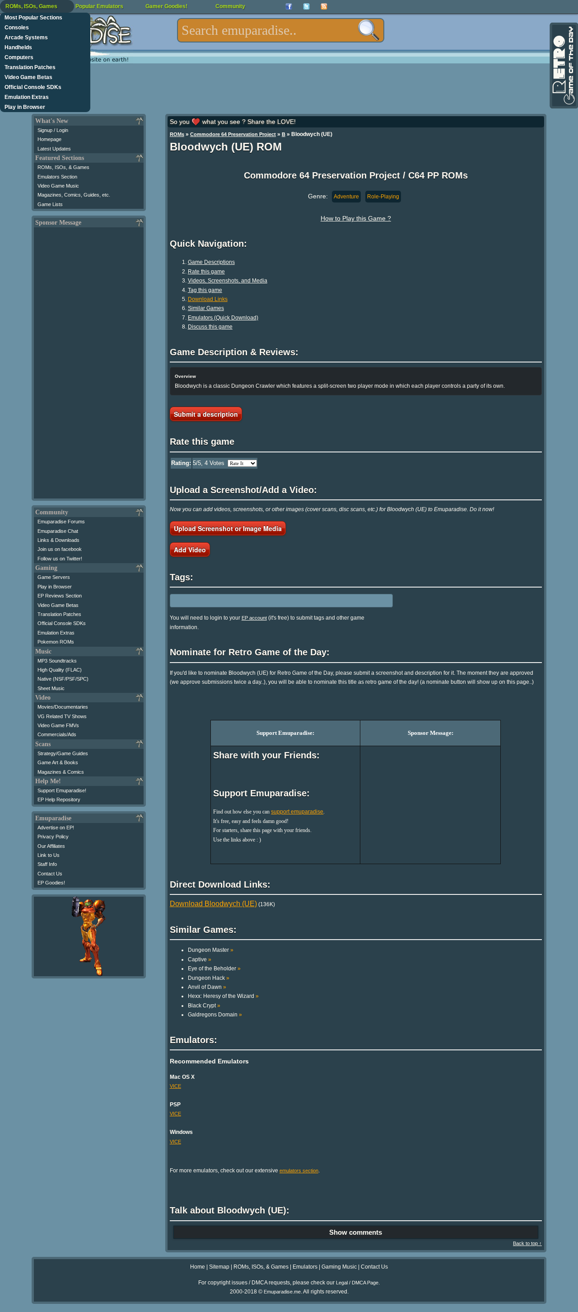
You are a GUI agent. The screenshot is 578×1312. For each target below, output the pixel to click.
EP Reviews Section (59, 595)
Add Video (190, 549)
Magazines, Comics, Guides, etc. (73, 195)
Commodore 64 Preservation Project (233, 134)
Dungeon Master (210, 950)
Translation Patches (30, 67)
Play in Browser (25, 107)
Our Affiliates (51, 846)
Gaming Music (339, 1267)
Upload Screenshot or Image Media (228, 528)
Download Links (208, 299)
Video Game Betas (28, 77)
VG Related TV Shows (62, 716)
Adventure (346, 196)
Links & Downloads (58, 540)
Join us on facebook (59, 549)
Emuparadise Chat (57, 531)
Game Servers (53, 577)
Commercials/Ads (56, 734)
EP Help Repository (58, 799)
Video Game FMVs (58, 725)
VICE (175, 1086)
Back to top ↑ (527, 1243)
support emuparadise (297, 812)
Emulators (305, 1267)
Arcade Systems (26, 37)
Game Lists (50, 204)
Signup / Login (52, 130)
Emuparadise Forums (61, 521)
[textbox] (280, 30)
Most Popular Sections (33, 17)
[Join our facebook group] (289, 6)
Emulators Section (57, 176)
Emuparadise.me (282, 1291)
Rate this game (206, 271)
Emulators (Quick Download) (223, 318)
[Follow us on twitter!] (306, 6)
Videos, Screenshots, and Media (227, 280)
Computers (19, 57)
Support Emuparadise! (61, 790)
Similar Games (206, 308)
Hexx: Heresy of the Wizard (223, 996)
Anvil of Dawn (207, 987)
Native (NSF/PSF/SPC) (63, 679)
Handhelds (18, 47)
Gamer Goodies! (166, 6)
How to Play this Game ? (356, 218)
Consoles (17, 27)
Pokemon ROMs (55, 641)
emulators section (299, 1170)
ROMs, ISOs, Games (31, 6)
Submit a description (206, 414)
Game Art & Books (57, 762)
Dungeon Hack (208, 978)
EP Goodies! (51, 882)
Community (230, 6)
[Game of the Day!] (563, 65)
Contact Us (49, 873)
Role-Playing (383, 196)
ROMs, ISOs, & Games (63, 167)
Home (197, 1267)
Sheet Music (51, 688)
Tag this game (205, 290)
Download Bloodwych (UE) (213, 904)
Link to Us (48, 855)
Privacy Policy (53, 836)
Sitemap (219, 1267)
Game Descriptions (211, 262)
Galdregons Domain (215, 1014)
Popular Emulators (99, 6)
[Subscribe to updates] (324, 6)
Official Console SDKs (33, 87)
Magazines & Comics (60, 772)
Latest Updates (54, 148)
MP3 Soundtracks (57, 660)
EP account (254, 618)
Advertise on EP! (55, 827)
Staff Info (47, 864)
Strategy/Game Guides (62, 753)
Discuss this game (210, 327)
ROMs (177, 134)
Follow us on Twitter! (59, 558)
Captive (199, 959)
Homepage (49, 139)
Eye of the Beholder (214, 968)
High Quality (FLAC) (59, 669)
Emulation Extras (27, 97)
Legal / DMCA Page (357, 1282)
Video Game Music (58, 185)
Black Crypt (204, 1005)
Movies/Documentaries (62, 707)
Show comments (355, 1232)
